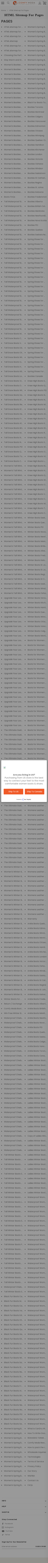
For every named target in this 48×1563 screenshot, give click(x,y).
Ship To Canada (34, 791)
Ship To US (13, 791)
